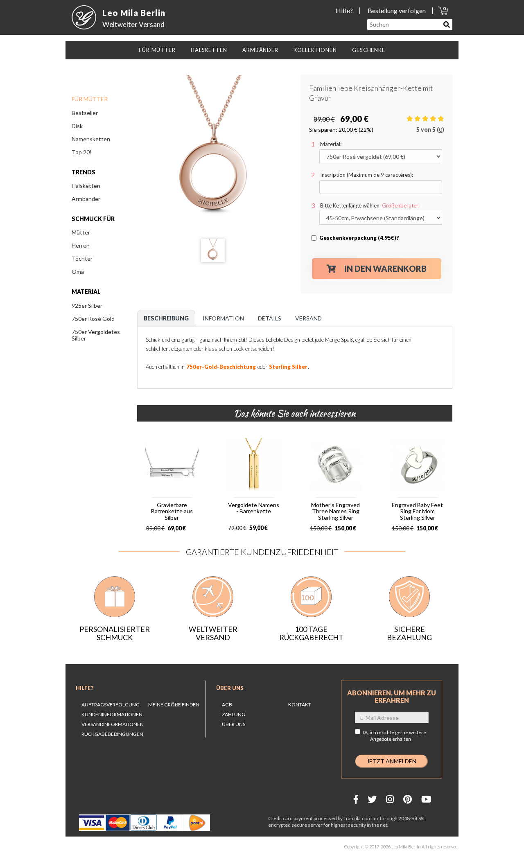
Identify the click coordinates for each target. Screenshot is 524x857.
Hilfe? (344, 10)
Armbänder (86, 198)
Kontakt (299, 704)
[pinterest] (407, 799)
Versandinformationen (112, 724)
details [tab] (269, 318)
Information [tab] (223, 318)
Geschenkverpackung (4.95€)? (359, 238)
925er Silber (87, 305)
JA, (394, 735)
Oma (78, 271)
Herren (81, 245)
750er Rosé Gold (93, 318)
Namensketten (91, 138)
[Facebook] (356, 799)
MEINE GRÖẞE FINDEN (173, 704)
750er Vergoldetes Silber (96, 335)
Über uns (230, 688)
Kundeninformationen (111, 714)
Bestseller (85, 112)
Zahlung (233, 714)
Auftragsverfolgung (110, 704)
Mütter (81, 232)
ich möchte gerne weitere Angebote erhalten (398, 735)
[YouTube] (426, 799)
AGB (227, 704)
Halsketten (86, 185)
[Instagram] (390, 799)
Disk (77, 125)
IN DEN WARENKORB (385, 268)
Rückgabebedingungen (112, 734)
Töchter (82, 258)
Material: (330, 144)
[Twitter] (372, 799)
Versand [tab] (308, 318)
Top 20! (82, 152)
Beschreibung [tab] (166, 318)
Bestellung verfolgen (397, 10)
